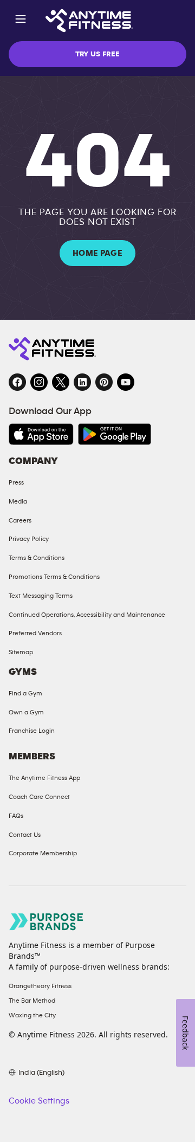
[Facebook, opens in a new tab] (17, 382)
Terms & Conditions (36, 557)
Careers (20, 520)
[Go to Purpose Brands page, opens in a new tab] (46, 921)
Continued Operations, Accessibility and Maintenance (87, 614)
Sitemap (21, 652)
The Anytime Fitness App (44, 778)
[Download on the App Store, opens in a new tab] (41, 434)
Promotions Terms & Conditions (54, 576)
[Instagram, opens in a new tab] (39, 382)
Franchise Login (32, 730)
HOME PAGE (97, 253)
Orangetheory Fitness (40, 986)
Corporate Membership (43, 853)
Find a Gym (25, 693)
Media (18, 501)
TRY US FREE (97, 54)
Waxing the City (32, 1015)
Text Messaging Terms (41, 595)
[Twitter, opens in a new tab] (60, 382)
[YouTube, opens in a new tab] (125, 382)
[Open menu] (20, 21)
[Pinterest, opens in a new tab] (104, 382)
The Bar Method (32, 1000)
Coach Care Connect (39, 796)
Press (16, 482)
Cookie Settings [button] (39, 1100)
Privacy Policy (29, 538)
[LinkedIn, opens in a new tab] (82, 382)
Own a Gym (26, 712)
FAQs (16, 815)
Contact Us (25, 834)
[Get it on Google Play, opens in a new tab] (114, 434)
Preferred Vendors (35, 633)
